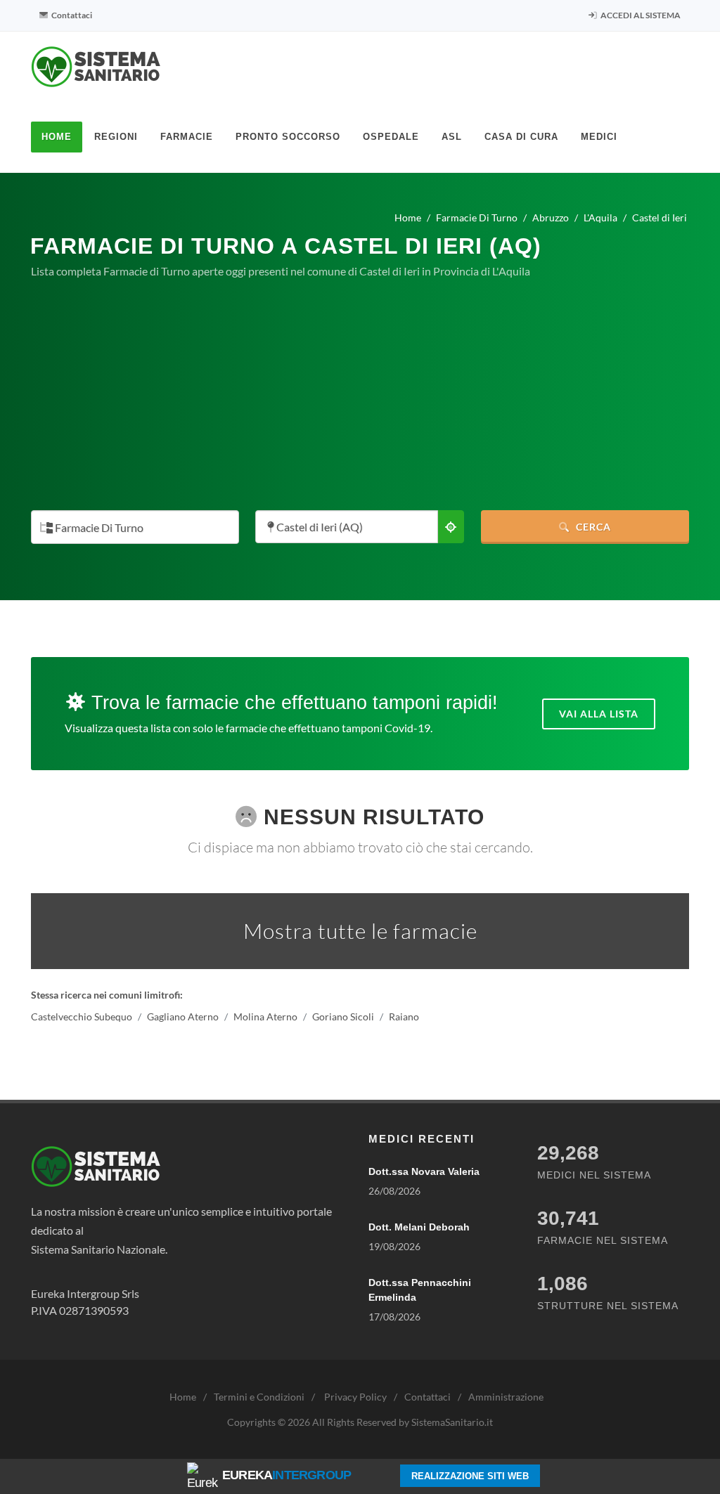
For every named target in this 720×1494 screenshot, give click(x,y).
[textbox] (130, 528)
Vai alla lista (598, 714)
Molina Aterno (265, 1017)
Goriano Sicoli (343, 1017)
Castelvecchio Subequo (81, 1017)
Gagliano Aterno (183, 1017)
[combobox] (135, 527)
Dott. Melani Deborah (419, 1227)
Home (182, 1397)
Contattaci (71, 15)
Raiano (404, 1017)
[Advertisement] (360, 395)
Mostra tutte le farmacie (360, 931)
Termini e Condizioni (259, 1397)
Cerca (592, 527)
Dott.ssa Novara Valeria (424, 1171)
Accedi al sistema (640, 15)
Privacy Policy (355, 1397)
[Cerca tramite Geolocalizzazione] (450, 526)
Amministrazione (506, 1397)
